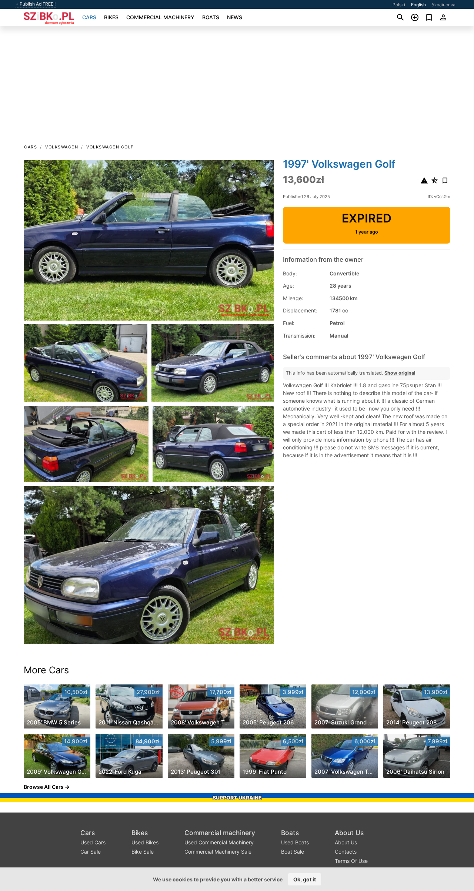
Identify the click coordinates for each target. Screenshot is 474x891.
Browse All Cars (44, 787)
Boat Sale (292, 851)
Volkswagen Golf (110, 147)
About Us (349, 833)
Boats (210, 17)
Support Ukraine (237, 797)
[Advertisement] (237, 87)
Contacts (346, 851)
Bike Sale (142, 851)
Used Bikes (144, 842)
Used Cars (93, 842)
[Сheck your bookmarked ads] (429, 17)
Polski (399, 4)
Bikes (111, 17)
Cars (89, 17)
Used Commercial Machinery (219, 842)
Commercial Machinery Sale (217, 851)
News (234, 17)
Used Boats (295, 842)
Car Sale (90, 851)
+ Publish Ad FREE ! (36, 4)
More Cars (46, 670)
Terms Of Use (351, 861)
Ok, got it (304, 879)
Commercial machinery (160, 17)
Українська (443, 4)
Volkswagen (61, 147)
